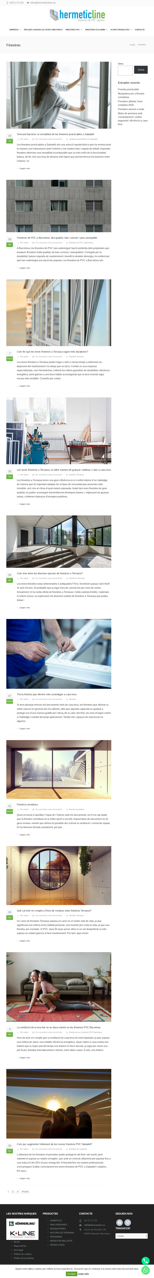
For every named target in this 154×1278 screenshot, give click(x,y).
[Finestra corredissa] (58, 769)
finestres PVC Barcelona (92, 1032)
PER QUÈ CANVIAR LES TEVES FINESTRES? (43, 30)
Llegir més (83, 1273)
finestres (72, 699)
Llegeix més (25, 168)
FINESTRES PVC (72, 30)
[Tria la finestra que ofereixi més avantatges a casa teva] (58, 654)
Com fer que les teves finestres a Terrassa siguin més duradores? (52, 351)
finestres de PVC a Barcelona (81, 243)
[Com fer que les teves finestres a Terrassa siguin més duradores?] (58, 312)
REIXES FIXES (57, 1245)
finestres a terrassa (77, 578)
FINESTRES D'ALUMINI (95, 30)
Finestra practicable (128, 89)
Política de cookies (23, 1254)
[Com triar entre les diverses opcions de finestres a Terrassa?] (58, 541)
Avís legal (18, 1250)
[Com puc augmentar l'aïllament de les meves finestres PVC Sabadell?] (58, 1103)
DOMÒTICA (56, 1220)
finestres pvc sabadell (78, 1149)
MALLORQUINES (58, 1224)
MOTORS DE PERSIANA (62, 1232)
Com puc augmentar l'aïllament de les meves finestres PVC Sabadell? (54, 1144)
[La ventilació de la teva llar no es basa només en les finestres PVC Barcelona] (58, 987)
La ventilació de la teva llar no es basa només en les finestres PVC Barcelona (58, 1027)
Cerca (120, 64)
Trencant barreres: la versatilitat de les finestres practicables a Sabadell (55, 134)
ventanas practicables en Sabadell (83, 139)
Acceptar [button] (71, 1274)
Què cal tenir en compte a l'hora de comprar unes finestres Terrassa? (54, 910)
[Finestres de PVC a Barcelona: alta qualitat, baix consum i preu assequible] (58, 206)
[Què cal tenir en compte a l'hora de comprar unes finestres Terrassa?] (58, 875)
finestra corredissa (76, 809)
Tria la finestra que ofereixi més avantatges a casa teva (46, 694)
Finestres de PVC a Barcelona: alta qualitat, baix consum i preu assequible (57, 237)
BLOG (17, 1242)
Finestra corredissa (27, 804)
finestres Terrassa (76, 357)
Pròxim (25, 1191)
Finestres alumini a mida (131, 109)
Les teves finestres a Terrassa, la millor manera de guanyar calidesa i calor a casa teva (64, 469)
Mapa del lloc (20, 1246)
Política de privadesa (24, 1258)
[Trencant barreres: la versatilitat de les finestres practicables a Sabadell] (58, 95)
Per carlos (24, 139)
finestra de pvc (75, 1032)
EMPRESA (13, 30)
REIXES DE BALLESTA (61, 1241)
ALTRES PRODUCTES (119, 30)
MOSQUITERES (58, 1228)
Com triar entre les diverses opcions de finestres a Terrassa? (50, 573)
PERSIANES (56, 1237)
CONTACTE (140, 30)
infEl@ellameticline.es (94, 1225)
